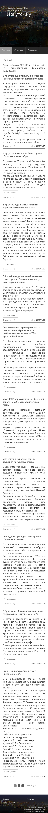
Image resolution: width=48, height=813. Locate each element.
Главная (6, 50)
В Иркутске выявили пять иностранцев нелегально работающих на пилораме (23, 77)
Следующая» (31, 786)
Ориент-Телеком (38, 811)
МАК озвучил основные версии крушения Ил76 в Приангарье (19, 460)
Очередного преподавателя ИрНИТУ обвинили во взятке (22, 538)
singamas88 (23, 21)
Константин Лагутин (37, 809)
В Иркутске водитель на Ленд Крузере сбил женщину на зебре (22, 155)
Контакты (32, 50)
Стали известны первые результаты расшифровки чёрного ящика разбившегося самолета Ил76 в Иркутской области (21, 332)
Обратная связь (9, 802)
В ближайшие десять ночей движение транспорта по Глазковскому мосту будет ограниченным (22, 279)
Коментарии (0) (9, 146)
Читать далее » (10, 192)
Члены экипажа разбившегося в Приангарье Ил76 (19, 672)
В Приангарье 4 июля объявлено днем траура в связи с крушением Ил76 (23, 612)
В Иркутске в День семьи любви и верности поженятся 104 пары (20, 206)
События (18, 50)
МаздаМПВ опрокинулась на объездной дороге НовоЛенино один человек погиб (24, 402)
